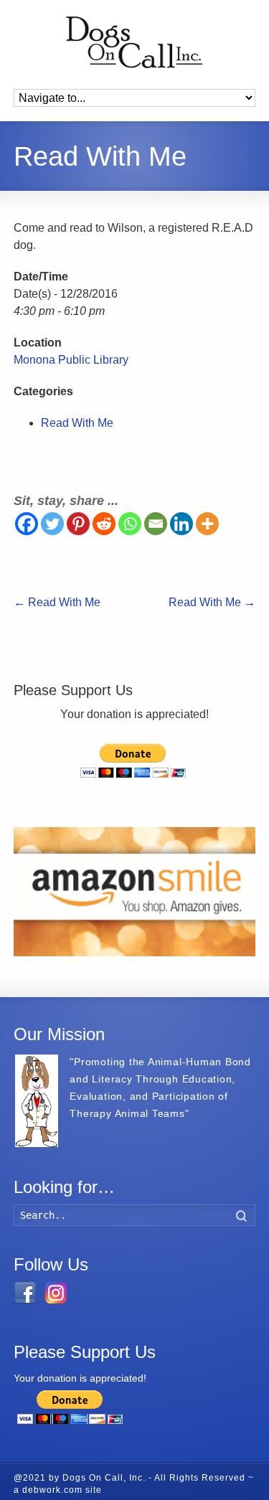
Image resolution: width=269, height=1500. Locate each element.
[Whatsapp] (129, 523)
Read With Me (77, 423)
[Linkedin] (181, 523)
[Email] (155, 523)
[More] (207, 523)
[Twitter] (52, 523)
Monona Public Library (71, 360)
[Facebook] (26, 523)
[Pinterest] (78, 523)
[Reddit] (104, 523)
